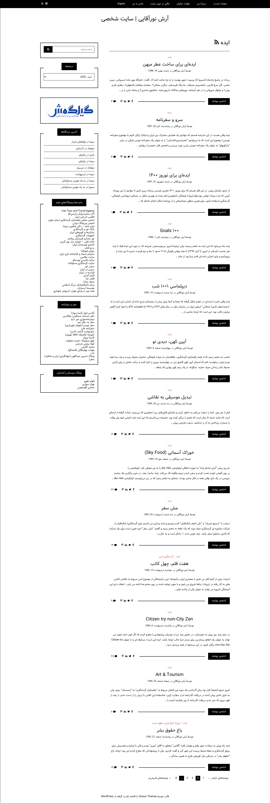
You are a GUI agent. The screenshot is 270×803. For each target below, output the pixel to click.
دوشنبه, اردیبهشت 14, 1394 (158, 570)
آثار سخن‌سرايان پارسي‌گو (81, 214)
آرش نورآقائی (178, 71)
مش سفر (169, 508)
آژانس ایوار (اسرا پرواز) (82, 313)
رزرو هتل (89, 248)
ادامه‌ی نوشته (219, 101)
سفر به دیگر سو (86, 322)
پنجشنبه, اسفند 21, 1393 (158, 737)
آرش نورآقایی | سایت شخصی (135, 19)
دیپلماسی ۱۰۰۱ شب (169, 286)
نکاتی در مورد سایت (160, 4)
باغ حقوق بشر (169, 730)
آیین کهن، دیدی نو (169, 341)
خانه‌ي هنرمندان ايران (83, 245)
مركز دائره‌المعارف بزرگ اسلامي (78, 285)
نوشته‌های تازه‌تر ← (218, 778)
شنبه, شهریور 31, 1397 (158, 182)
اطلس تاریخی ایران (84, 217)
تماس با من (137, 4)
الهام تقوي (89, 381)
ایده (169, 57)
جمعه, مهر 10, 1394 (158, 459)
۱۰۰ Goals (169, 231)
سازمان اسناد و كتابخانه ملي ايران (77, 254)
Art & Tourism (169, 674)
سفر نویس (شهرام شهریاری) (79, 325)
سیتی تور (89, 266)
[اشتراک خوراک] (216, 43)
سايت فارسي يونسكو (83, 260)
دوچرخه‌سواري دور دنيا (82, 319)
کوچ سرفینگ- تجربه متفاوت (80, 341)
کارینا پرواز (88, 338)
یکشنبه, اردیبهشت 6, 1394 (158, 626)
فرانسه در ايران (86, 273)
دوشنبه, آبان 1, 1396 (158, 237)
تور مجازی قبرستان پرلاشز (81, 239)
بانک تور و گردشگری (83, 229)
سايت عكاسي (87, 257)
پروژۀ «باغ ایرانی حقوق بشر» (166, 723)
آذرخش (80, 148)
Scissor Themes (148, 796)
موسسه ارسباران (86, 288)
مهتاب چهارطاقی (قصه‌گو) (81, 350)
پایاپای (82, 155)
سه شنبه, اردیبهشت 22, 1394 (158, 515)
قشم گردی (89, 275)
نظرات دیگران (183, 4)
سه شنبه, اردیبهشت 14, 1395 (158, 293)
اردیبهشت (80, 174)
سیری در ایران (87, 269)
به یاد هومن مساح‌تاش (74, 181)
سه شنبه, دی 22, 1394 (158, 404)
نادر (92, 353)
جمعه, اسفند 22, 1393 (158, 681)
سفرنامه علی (87, 328)
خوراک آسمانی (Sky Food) (169, 452)
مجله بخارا (88, 282)
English (121, 4)
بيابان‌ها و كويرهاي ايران (82, 232)
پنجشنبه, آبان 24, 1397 (158, 126)
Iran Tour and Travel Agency (78, 211)
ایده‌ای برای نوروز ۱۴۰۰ (169, 175)
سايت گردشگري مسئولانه (81, 263)
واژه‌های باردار (78, 142)
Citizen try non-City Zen (169, 619)
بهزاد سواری (88, 384)
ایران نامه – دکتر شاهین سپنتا (78, 226)
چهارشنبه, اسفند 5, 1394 (158, 348)
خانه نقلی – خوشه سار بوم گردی (77, 242)
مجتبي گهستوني (86, 387)
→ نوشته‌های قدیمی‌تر (159, 778)
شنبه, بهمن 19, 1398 (158, 71)
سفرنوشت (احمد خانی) (82, 332)
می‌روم (80, 168)
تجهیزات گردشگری (84, 235)
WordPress (107, 796)
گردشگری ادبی (166, 557)
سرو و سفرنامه (169, 120)
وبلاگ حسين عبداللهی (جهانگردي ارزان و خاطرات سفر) (69, 357)
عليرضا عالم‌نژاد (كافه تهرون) (79, 335)
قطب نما (90, 279)
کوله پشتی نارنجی (84, 344)
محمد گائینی (87, 347)
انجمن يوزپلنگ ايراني (83, 223)
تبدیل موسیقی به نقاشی (169, 397)
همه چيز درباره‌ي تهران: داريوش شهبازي (73, 291)
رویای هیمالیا (87, 251)
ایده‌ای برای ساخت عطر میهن (169, 64)
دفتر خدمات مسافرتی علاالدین (78, 316)
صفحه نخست (220, 4)
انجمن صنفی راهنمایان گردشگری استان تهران (71, 220)
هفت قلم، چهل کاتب (169, 564)
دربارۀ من (201, 4)
